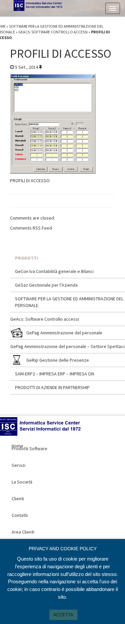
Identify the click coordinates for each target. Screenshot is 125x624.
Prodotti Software (29, 448)
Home (60, 431)
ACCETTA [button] (63, 614)
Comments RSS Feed (31, 228)
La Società (22, 482)
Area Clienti (23, 532)
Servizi (18, 465)
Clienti (18, 499)
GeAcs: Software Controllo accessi (53, 31)
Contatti (20, 515)
